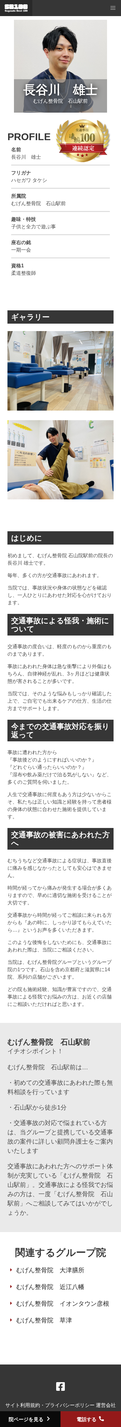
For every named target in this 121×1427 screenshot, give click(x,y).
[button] (113, 8)
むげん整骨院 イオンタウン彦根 (62, 1303)
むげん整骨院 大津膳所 (50, 1270)
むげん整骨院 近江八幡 (50, 1286)
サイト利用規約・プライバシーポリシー (50, 1405)
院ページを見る (27, 1419)
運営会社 (106, 1405)
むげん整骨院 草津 (44, 1320)
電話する (87, 1419)
